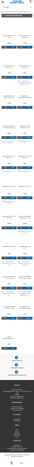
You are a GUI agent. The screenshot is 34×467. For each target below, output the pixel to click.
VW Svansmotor (8, 11)
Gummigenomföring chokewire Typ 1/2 (25, 126)
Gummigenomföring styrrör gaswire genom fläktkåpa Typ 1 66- (25, 307)
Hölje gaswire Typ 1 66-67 (9, 186)
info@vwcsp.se (20, 396)
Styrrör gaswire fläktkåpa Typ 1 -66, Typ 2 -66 (9, 277)
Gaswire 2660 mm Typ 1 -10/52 (9, 36)
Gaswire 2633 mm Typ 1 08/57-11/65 (9, 66)
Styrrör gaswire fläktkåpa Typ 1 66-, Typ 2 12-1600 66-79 (25, 277)
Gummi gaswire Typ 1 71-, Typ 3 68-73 (9, 157)
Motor (14, 11)
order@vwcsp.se (20, 398)
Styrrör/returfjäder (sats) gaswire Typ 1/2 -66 (25, 217)
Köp (13, 47)
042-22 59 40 (19, 389)
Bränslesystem (19, 11)
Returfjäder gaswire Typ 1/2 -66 (25, 247)
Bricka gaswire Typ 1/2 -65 (9, 246)
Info (5, 47)
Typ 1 (29, 11)
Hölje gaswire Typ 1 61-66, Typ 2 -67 (24, 157)
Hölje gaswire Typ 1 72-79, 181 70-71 (9, 217)
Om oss (17, 431)
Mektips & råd (17, 434)
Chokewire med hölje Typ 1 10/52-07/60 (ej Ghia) (9, 126)
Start (3, 11)
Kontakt (17, 436)
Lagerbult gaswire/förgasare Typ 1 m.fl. (9, 337)
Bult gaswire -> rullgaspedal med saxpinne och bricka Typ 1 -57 (25, 96)
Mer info (13, 137)
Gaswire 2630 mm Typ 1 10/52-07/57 (25, 36)
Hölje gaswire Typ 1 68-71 (24, 186)
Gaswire (25, 11)
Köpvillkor (17, 433)
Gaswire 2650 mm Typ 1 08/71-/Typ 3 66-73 (9, 96)
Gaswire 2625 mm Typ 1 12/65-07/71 (25, 66)
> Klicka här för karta (17, 410)
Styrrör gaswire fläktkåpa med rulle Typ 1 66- (9, 307)
